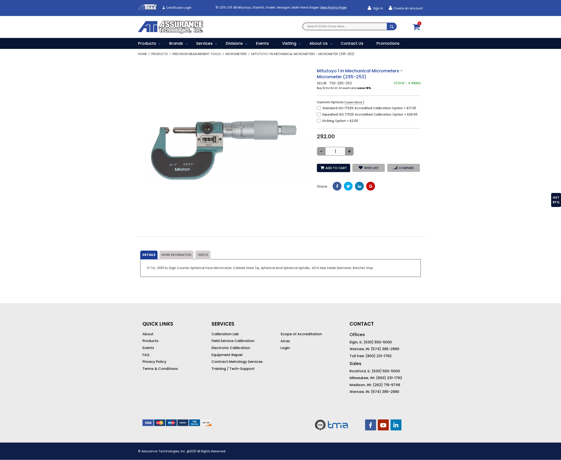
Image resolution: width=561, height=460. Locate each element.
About (147, 334)
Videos (202, 255)
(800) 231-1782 (379, 356)
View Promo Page (333, 7)
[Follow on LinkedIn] (396, 424)
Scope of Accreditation (301, 334)
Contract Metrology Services (237, 361)
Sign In (377, 8)
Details (148, 255)
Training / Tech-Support (233, 368)
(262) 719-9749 (386, 385)
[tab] (149, 255)
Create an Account (408, 8)
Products (159, 54)
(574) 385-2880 (385, 349)
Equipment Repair (227, 355)
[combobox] (349, 26)
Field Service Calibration (232, 341)
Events (148, 348)
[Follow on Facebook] (370, 424)
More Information (176, 255)
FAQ (145, 355)
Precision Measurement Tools (196, 54)
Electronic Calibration (230, 348)
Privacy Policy (154, 361)
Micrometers (236, 54)
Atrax (285, 341)
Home (142, 54)
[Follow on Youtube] (383, 424)
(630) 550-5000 (378, 342)
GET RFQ (556, 199)
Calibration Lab (225, 334)
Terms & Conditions (160, 368)
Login (285, 348)
